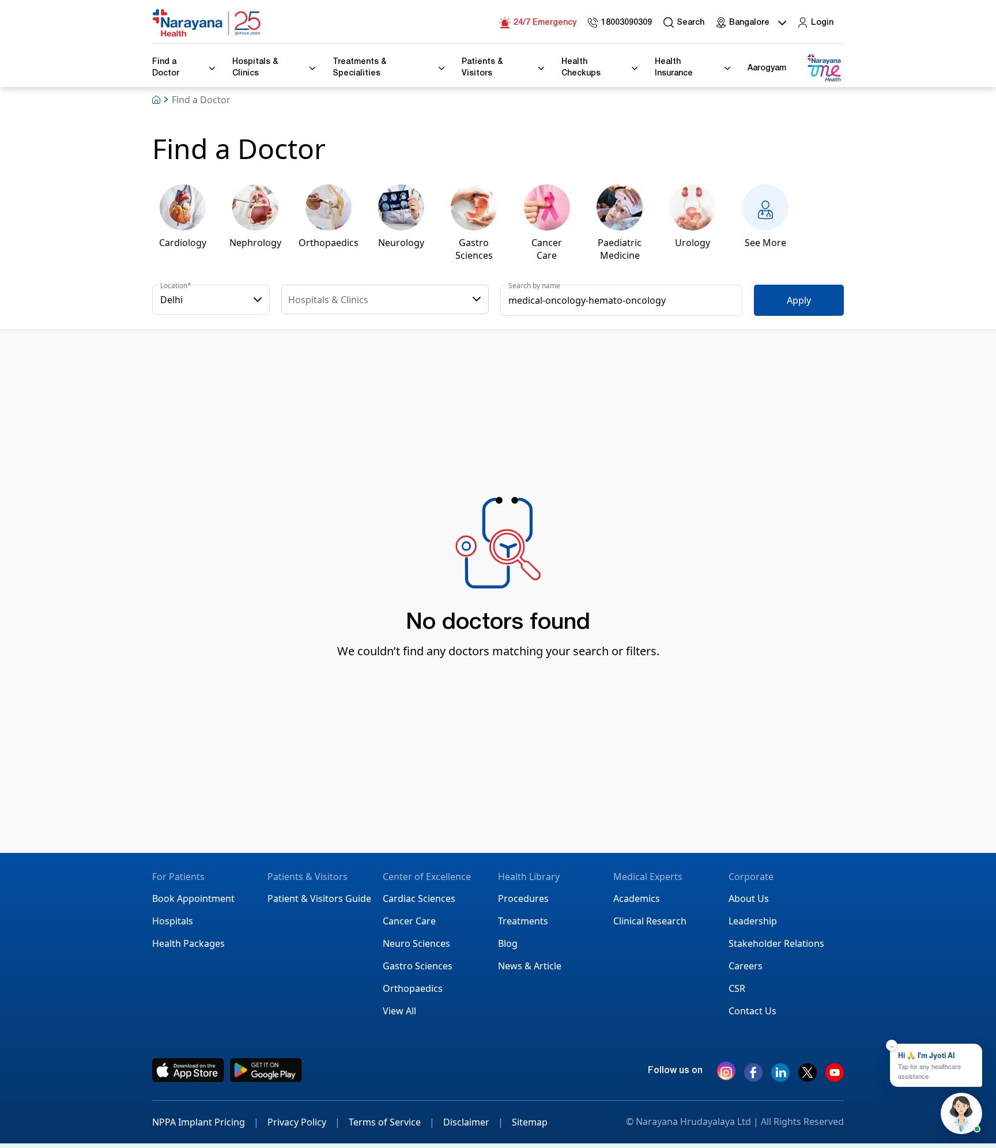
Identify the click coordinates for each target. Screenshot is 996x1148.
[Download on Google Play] (266, 1070)
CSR (737, 988)
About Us (749, 898)
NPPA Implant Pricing (205, 1122)
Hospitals (172, 921)
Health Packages (188, 943)
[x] (807, 1077)
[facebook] (753, 1077)
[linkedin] (780, 1077)
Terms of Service (392, 1122)
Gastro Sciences (417, 966)
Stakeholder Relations (776, 943)
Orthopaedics (413, 988)
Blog (508, 943)
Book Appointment (193, 898)
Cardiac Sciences (419, 898)
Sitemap (530, 1122)
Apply (799, 300)
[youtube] (834, 1077)
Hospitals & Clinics (328, 299)
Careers (746, 966)
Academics (636, 898)
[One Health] (823, 68)
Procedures (523, 898)
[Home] (207, 23)
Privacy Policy (303, 1122)
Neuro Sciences (416, 943)
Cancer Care (409, 921)
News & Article (529, 966)
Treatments (523, 921)
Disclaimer (473, 1122)
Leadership (753, 921)
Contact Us (752, 1010)
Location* (175, 285)
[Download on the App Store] (188, 1070)
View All (399, 1010)
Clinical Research (649, 921)
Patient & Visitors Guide (319, 898)
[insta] (726, 1073)
